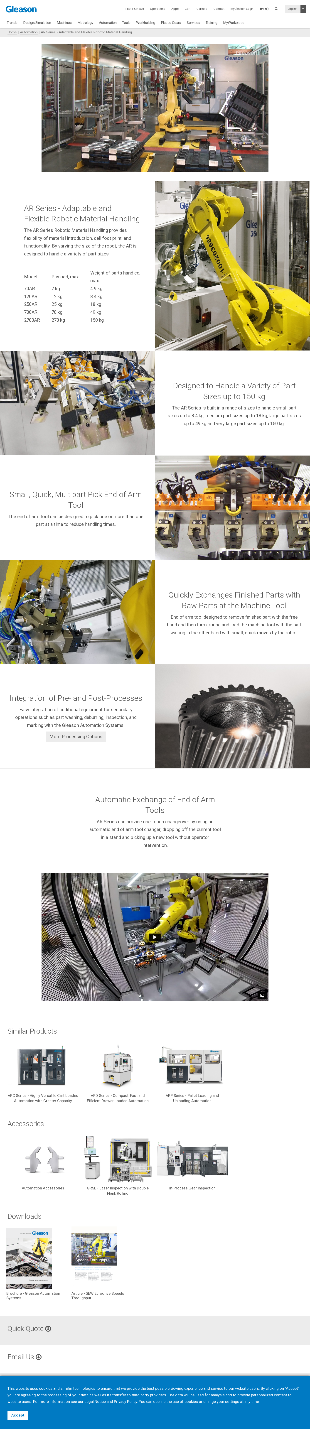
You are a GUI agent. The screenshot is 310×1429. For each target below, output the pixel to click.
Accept (18, 1415)
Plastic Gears (171, 23)
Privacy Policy (125, 1401)
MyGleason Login (242, 8)
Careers (202, 8)
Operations (157, 8)
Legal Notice (95, 1401)
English (292, 8)
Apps (175, 8)
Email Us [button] (21, 1357)
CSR (187, 8)
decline (159, 1401)
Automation (108, 23)
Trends (12, 23)
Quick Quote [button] (26, 1329)
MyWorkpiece (233, 23)
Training (211, 23)
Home (12, 32)
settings (232, 1401)
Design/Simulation (37, 23)
